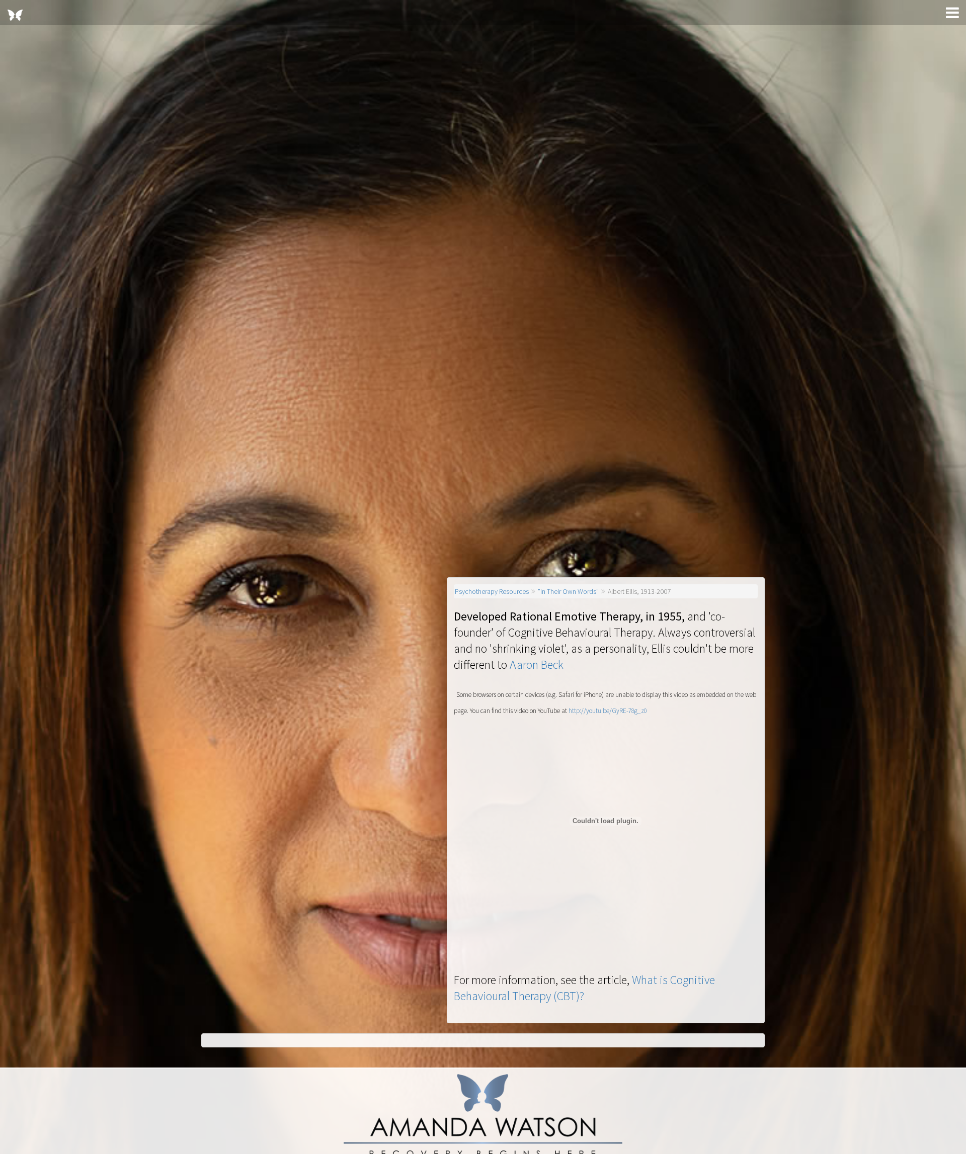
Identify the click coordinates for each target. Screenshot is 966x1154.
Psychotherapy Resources (492, 591)
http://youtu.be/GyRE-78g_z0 (608, 710)
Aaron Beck (537, 664)
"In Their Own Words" (568, 591)
